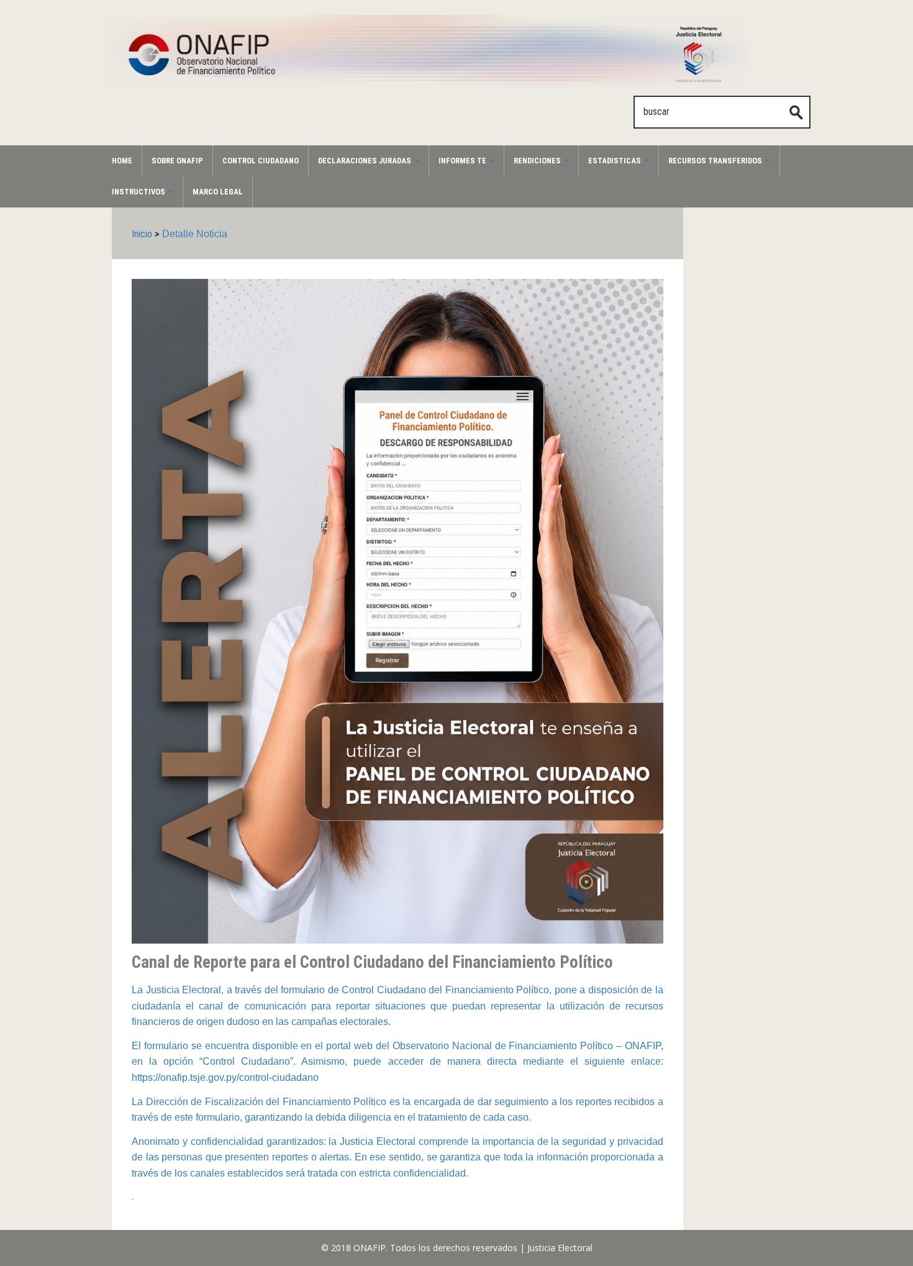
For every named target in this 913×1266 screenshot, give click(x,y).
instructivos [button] (139, 191)
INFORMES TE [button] (463, 160)
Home (122, 160)
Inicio (142, 234)
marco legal (218, 191)
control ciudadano (260, 160)
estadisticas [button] (615, 160)
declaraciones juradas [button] (365, 160)
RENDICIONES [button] (538, 160)
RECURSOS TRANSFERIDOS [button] (716, 160)
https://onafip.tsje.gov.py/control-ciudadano (225, 1077)
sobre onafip (177, 160)
